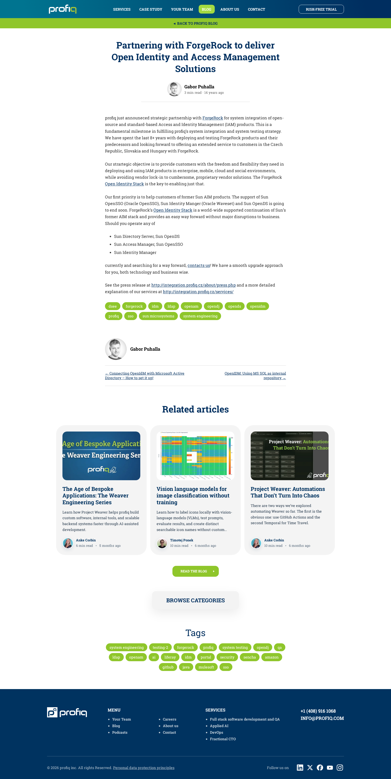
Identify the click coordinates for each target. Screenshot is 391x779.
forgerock (134, 306)
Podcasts (119, 732)
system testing (235, 647)
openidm (257, 306)
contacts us (199, 265)
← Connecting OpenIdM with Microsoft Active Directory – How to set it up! (144, 375)
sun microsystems (158, 316)
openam (191, 306)
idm (155, 306)
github (168, 667)
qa (280, 647)
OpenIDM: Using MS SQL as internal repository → (255, 375)
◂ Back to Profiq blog (196, 23)
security (227, 657)
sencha (249, 657)
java (186, 667)
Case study (150, 9)
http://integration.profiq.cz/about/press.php (193, 285)
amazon (272, 657)
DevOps (216, 732)
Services (122, 9)
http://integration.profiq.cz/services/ (198, 291)
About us (229, 9)
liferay (170, 657)
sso (131, 316)
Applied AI (219, 725)
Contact (256, 9)
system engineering (200, 316)
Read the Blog (194, 571)
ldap (171, 306)
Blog (206, 9)
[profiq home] (63, 9)
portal (206, 657)
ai (153, 657)
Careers (169, 719)
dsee (113, 306)
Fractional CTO (223, 738)
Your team (182, 9)
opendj (213, 306)
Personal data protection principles (143, 767)
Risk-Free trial (321, 9)
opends (234, 306)
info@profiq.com (322, 718)
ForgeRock (213, 118)
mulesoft (206, 667)
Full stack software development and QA (245, 719)
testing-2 (160, 647)
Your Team (121, 719)
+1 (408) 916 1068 (318, 711)
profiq (114, 316)
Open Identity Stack (124, 183)
